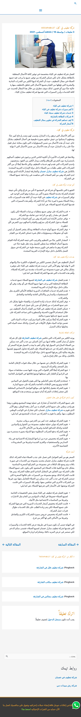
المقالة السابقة (68, 544)
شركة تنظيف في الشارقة (46, 280)
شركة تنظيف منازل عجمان (52, 171)
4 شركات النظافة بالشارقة (61, 116)
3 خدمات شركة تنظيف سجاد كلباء (58, 113)
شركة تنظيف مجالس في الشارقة (48, 596)
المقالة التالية (11, 544)
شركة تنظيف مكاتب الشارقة (50, 582)
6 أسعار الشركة (66, 123)
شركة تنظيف (51, 197)
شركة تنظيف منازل (54, 410)
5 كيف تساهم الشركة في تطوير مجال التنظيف (53, 120)
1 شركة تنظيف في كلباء (63, 106)
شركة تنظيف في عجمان (66, 677)
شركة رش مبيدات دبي (67, 685)
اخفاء (49, 100)
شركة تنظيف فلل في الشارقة (49, 567)
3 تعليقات (69, 32)
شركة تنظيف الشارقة (31, 338)
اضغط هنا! (26, 709)
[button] (40, 3)
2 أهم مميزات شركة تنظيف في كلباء (57, 109)
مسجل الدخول (54, 619)
